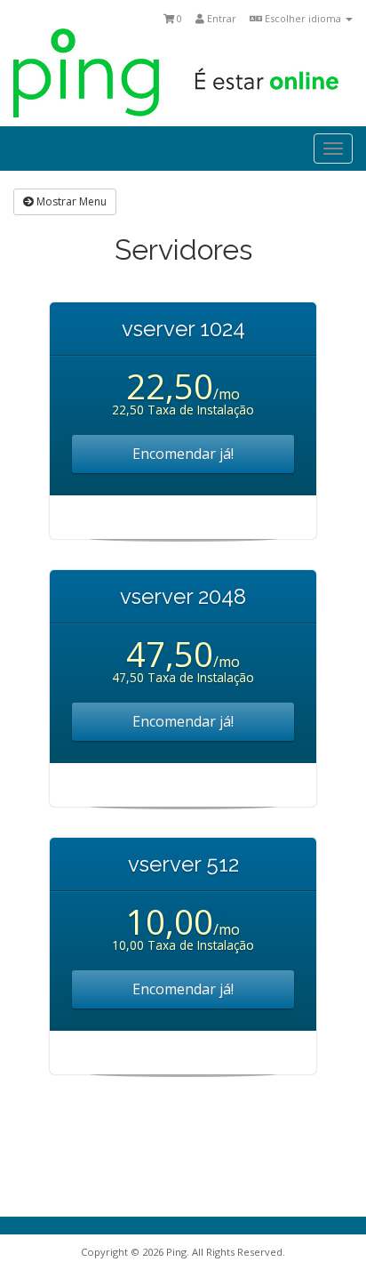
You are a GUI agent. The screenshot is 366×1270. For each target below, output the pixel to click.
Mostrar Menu (70, 201)
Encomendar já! (183, 453)
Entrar (220, 18)
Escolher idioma (303, 18)
